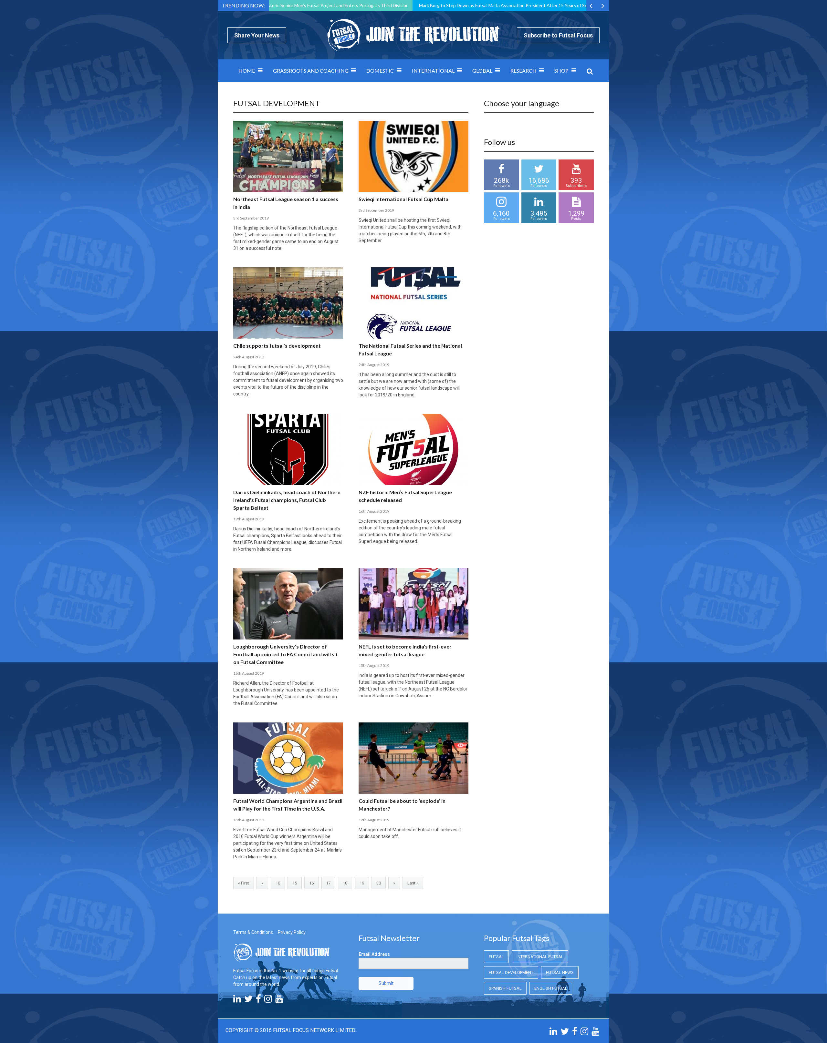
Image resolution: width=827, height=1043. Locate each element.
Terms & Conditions (253, 932)
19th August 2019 (248, 518)
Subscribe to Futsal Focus (558, 35)
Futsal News (560, 972)
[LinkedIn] (237, 1000)
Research (523, 70)
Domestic (380, 70)
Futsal (496, 956)
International (433, 70)
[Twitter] (248, 1000)
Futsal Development (511, 972)
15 (294, 883)
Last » (412, 883)
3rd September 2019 (251, 218)
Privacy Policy (292, 932)
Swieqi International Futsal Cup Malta (403, 199)
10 (278, 883)
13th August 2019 (374, 665)
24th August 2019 (248, 356)
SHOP (561, 70)
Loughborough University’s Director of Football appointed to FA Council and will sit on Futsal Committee (285, 654)
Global (482, 70)
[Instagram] (268, 1000)
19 (362, 883)
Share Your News (256, 35)
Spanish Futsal (505, 988)
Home (246, 70)
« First (243, 883)
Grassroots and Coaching (311, 70)
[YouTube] (279, 1000)
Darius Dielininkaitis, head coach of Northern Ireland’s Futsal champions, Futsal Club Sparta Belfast (286, 500)
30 (378, 883)
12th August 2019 (374, 819)
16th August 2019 (374, 511)
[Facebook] (258, 1000)
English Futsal (550, 988)
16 (311, 883)
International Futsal (540, 956)
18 (345, 883)
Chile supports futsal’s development (277, 346)
